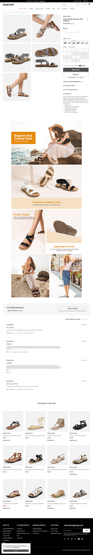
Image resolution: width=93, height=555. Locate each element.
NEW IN (31, 8)
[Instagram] (68, 539)
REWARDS (64, 8)
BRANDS (72, 8)
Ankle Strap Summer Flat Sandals (23, 12)
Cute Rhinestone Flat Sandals (54, 435)
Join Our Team (54, 531)
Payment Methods (7, 538)
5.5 (76, 50)
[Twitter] (82, 539)
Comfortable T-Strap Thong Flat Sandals (12, 435)
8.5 (76, 57)
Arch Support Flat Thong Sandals (10, 503)
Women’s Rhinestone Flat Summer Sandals (56, 469)
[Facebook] (65, 539)
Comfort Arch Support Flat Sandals (77, 435)
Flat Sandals (13, 12)
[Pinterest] (75, 539)
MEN (53, 8)
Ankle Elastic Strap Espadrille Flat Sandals (34, 469)
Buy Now (76, 74)
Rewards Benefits (37, 528)
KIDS (58, 8)
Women (4, 12)
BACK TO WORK (23, 8)
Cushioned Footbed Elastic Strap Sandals (56, 503)
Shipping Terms (21, 531)
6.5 (67, 53)
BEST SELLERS (39, 8)
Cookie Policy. (17, 547)
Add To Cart (76, 70)
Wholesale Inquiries (56, 533)
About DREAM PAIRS (8, 528)
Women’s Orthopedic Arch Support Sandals (12, 469)
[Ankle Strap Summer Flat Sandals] (65, 42)
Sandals (8, 12)
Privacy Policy (6, 533)
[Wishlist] (85, 5)
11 (84, 60)
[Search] (77, 5)
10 (75, 60)
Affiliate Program (7, 531)
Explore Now (42, 1)
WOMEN (48, 8)
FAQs (18, 535)
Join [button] (86, 530)
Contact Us (19, 528)
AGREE (16, 550)
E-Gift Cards (36, 533)
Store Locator (54, 528)
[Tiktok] (72, 539)
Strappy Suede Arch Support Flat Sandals (34, 503)
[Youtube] (79, 539)
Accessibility (6, 540)
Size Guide (72, 47)
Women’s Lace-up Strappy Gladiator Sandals (35, 435)
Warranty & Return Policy (23, 533)
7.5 (84, 53)
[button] (87, 1)
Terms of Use (6, 535)
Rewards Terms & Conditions (40, 531)
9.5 (67, 60)
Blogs (4, 542)
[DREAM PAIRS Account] (83, 5)
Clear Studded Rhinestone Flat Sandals (78, 503)
